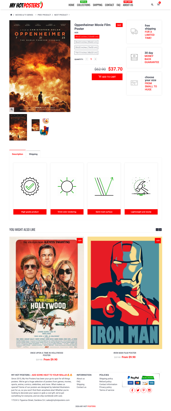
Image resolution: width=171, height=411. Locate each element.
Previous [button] (157, 229)
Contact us (81, 387)
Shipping (97, 5)
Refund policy (105, 381)
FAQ (118, 5)
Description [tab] (17, 154)
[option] (18, 127)
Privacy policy (105, 387)
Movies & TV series (24, 15)
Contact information (108, 384)
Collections (83, 3)
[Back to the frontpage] (11, 15)
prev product (45, 15)
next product (61, 15)
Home (71, 5)
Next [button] (160, 229)
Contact (109, 5)
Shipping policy (106, 378)
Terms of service (106, 390)
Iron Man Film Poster (125, 353)
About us (81, 378)
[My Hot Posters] (26, 5)
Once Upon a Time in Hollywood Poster (46, 354)
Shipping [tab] (33, 154)
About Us (128, 3)
